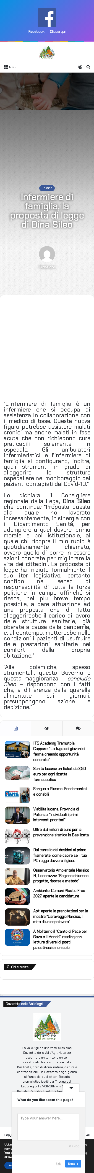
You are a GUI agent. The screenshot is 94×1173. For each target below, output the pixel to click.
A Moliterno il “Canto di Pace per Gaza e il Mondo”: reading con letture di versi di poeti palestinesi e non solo (60, 939)
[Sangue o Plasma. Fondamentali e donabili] (17, 794)
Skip (59, 1163)
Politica (47, 188)
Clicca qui (57, 31)
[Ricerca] (88, 66)
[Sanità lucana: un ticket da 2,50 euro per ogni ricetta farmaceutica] (17, 773)
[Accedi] (80, 66)
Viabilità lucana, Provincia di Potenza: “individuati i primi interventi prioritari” (56, 815)
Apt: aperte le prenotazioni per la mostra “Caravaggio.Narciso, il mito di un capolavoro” (60, 916)
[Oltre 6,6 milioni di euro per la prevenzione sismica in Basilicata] (17, 835)
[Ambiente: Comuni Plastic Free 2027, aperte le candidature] (17, 896)
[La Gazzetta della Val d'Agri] (47, 52)
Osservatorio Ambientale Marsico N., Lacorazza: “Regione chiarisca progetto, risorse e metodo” (61, 876)
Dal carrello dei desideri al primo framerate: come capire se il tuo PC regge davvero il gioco (60, 855)
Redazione (47, 267)
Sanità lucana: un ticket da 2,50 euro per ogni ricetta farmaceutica (59, 774)
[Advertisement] (47, 124)
